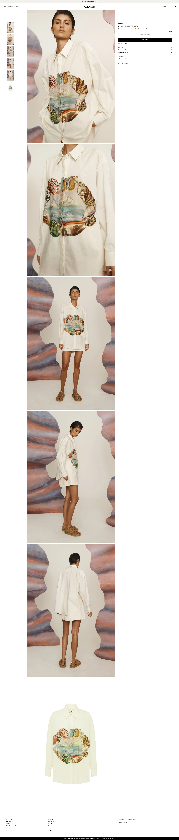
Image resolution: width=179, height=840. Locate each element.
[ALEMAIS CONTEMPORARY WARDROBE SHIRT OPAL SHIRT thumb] (10, 27)
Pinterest (50, 826)
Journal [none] (17, 6)
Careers (8, 830)
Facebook (51, 821)
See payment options (124, 63)
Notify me (145, 39)
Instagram (51, 819)
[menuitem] (5, 6)
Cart (175, 6)
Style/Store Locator (11, 826)
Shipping (8, 821)
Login (170, 6)
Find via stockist (122, 43)
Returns (8, 823)
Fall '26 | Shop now (89, 1)
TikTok (50, 823)
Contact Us (9, 819)
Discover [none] (10, 6)
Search (165, 6)
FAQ (7, 828)
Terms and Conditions (54, 828)
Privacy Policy (52, 830)
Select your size (145, 34)
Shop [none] (4, 6)
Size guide (169, 31)
